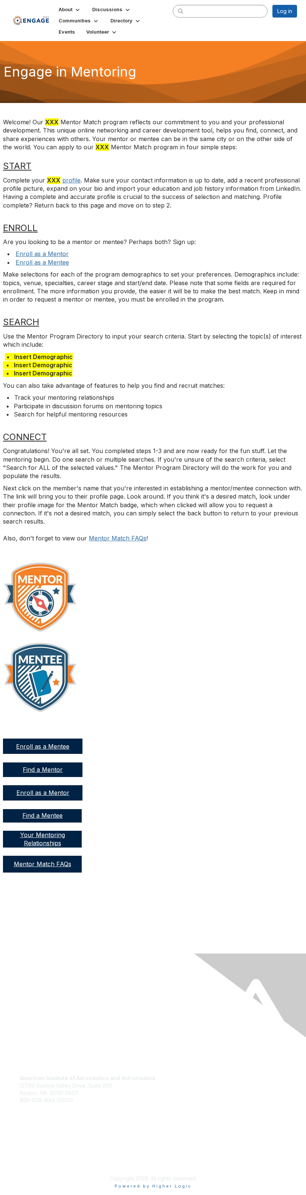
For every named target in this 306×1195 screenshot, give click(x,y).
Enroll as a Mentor (42, 254)
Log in (284, 11)
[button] (70, 9)
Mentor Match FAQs (117, 538)
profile (71, 180)
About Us (31, 1152)
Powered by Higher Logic (153, 1186)
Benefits (32, 1133)
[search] (180, 11)
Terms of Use (36, 1160)
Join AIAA (34, 1125)
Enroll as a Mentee (42, 262)
